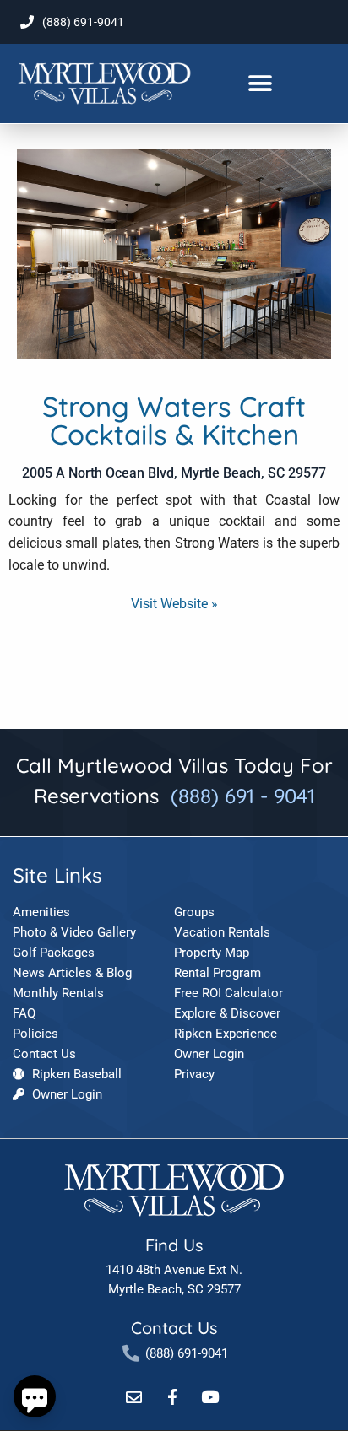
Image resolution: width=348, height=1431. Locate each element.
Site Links (57, 875)
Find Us (174, 1245)
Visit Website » (174, 604)
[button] (261, 84)
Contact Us (174, 1327)
